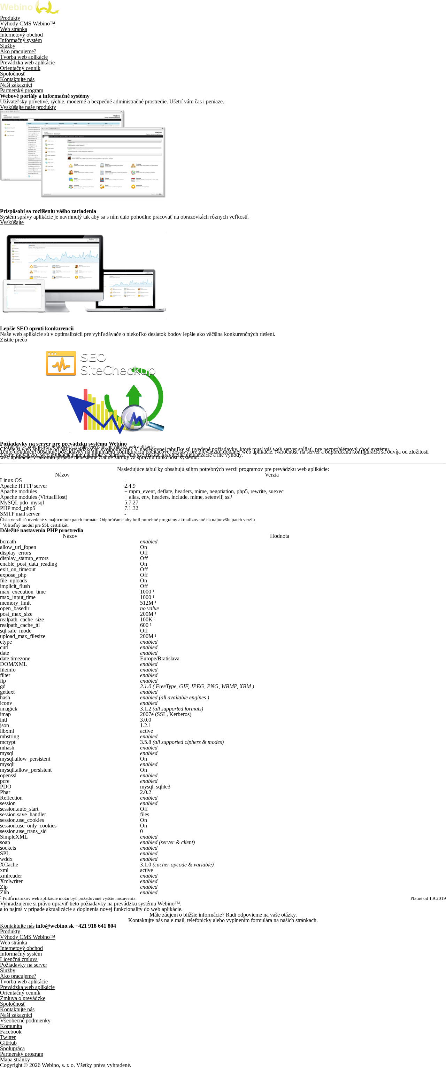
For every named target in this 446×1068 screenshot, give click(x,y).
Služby (7, 46)
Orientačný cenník (20, 68)
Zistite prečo (13, 340)
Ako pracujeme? (18, 51)
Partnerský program (21, 90)
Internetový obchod (21, 35)
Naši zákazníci (16, 85)
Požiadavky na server (23, 965)
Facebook (11, 1032)
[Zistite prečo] (83, 438)
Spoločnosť (12, 74)
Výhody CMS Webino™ (27, 23)
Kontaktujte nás (17, 79)
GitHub (8, 1043)
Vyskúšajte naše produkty (28, 107)
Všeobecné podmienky (25, 1020)
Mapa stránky (15, 1059)
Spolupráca (12, 1048)
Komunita (11, 1026)
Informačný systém (21, 40)
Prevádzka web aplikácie (27, 62)
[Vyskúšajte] (84, 323)
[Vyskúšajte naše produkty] (83, 206)
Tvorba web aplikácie (24, 57)
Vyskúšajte (12, 222)
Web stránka (13, 29)
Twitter (8, 1037)
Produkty (10, 18)
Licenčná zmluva (19, 959)
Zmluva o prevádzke (22, 998)
